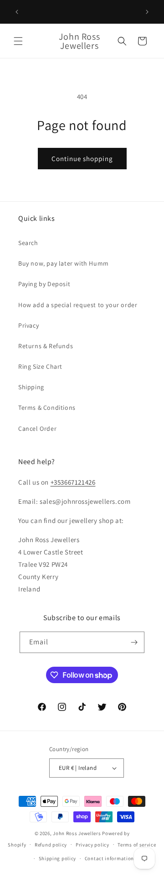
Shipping (31, 387)
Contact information (109, 858)
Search (28, 243)
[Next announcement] (147, 12)
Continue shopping (82, 158)
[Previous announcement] (17, 12)
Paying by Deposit (44, 284)
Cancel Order (37, 428)
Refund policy (51, 844)
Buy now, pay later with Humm (63, 263)
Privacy (28, 325)
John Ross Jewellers (77, 833)
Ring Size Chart (40, 366)
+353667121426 (73, 482)
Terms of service (137, 844)
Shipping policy (58, 858)
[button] (18, 41)
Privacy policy (92, 844)
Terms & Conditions (47, 407)
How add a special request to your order (77, 305)
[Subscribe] (134, 642)
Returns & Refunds (45, 346)
